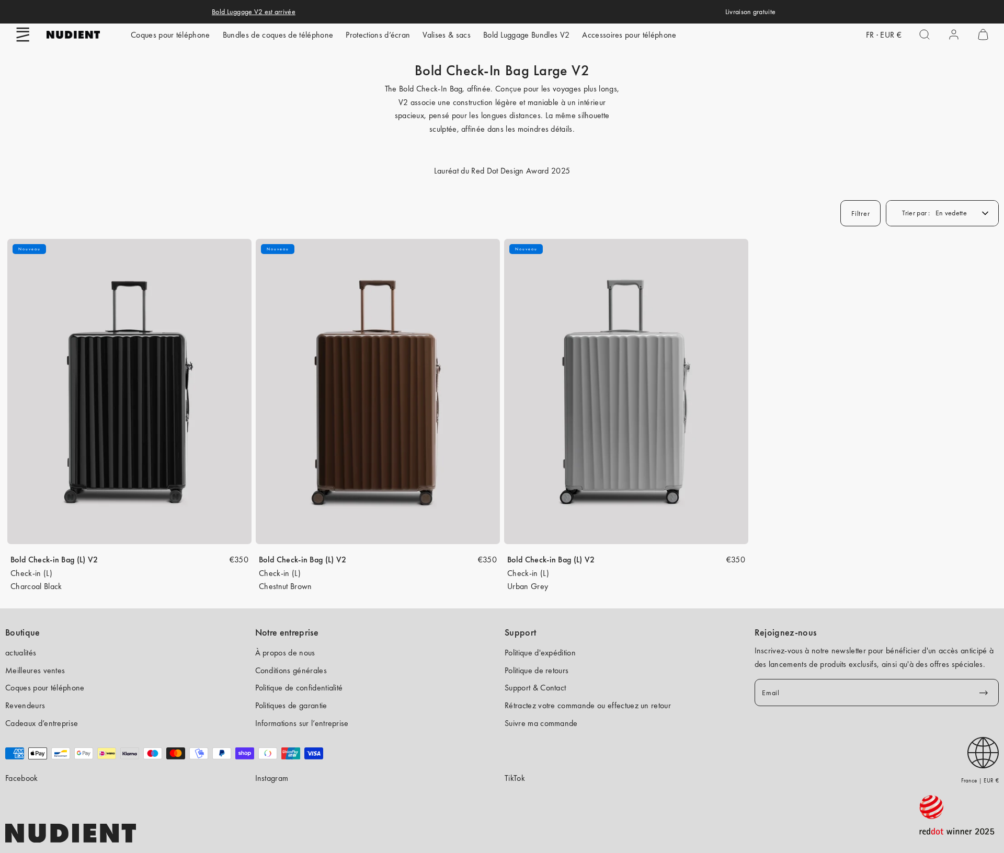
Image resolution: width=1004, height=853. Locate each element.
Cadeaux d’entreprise (41, 723)
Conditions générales (291, 670)
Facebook (21, 778)
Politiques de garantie (291, 705)
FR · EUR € (884, 34)
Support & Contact (535, 687)
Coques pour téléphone (170, 34)
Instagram (272, 778)
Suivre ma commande (541, 723)
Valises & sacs (446, 34)
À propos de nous (285, 652)
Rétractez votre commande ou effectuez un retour (588, 705)
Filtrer (860, 213)
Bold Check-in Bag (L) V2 (54, 559)
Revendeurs (25, 705)
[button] (23, 34)
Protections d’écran (378, 34)
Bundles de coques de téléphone (278, 34)
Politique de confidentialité (299, 687)
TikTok (515, 778)
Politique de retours (536, 670)
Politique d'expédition (540, 652)
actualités (20, 652)
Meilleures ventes (35, 670)
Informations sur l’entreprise (302, 723)
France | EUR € (980, 780)
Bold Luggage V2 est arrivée (253, 11)
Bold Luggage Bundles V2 (526, 34)
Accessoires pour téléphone (629, 34)
